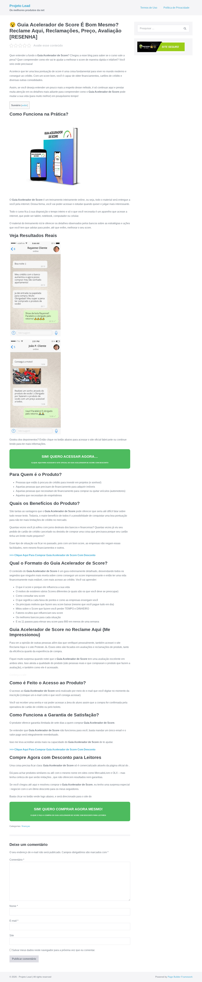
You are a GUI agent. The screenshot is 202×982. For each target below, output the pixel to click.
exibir (24, 105)
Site (11, 935)
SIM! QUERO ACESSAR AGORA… (69, 459)
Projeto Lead (19, 6)
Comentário (16, 859)
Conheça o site (17, 675)
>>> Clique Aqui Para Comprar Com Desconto (52, 555)
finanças (26, 826)
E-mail (13, 920)
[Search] (185, 28)
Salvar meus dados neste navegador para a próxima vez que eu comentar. (53, 950)
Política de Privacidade (176, 7)
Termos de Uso (148, 7)
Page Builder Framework (180, 977)
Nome (13, 906)
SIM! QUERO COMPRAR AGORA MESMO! (68, 811)
